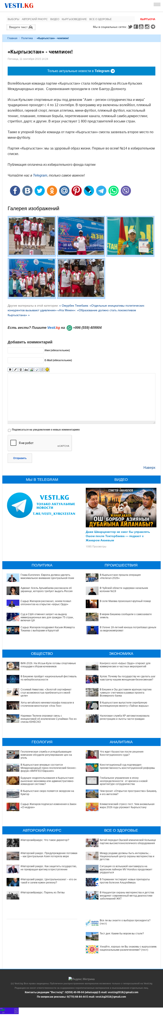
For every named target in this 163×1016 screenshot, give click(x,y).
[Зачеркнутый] (26, 369)
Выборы (13, 19)
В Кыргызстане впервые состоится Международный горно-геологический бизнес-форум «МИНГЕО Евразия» (48, 767)
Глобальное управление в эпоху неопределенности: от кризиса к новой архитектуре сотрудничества (124, 781)
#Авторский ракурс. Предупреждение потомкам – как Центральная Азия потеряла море (49, 855)
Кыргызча (147, 19)
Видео (54, 19)
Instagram (148, 26)
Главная (12, 38)
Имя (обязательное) (57, 350)
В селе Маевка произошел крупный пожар (125, 601)
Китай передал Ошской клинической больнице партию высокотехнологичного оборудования (128, 842)
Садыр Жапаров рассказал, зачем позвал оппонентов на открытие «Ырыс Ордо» (46, 603)
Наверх (149, 467)
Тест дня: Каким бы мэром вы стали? (122, 933)
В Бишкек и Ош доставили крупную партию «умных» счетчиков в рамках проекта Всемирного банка (126, 692)
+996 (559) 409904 (87, 327)
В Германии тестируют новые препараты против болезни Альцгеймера (125, 881)
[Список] (41, 369)
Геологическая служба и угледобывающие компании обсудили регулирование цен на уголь (46, 754)
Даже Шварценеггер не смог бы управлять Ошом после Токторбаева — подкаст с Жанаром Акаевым (118, 535)
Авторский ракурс (35, 19)
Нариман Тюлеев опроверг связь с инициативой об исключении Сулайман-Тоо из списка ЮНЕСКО (49, 718)
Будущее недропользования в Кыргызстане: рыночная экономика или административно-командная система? (47, 781)
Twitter (130, 26)
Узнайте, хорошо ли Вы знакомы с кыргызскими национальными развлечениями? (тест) (128, 948)
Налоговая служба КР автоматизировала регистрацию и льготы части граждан (124, 717)
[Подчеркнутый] (20, 369)
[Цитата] (36, 369)
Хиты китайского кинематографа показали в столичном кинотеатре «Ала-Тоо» (47, 704)
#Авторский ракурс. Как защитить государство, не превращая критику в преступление (49, 868)
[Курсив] (15, 369)
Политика (27, 38)
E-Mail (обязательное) (58, 360)
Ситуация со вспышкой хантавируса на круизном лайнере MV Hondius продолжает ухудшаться (126, 869)
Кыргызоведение (74, 19)
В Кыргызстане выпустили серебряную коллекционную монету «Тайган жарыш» (124, 704)
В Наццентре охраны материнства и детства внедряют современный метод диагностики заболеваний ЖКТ (127, 895)
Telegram (154, 26)
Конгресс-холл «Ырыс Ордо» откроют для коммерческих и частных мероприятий (125, 665)
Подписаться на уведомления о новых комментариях (46, 429)
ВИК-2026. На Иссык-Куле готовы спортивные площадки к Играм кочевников (48, 665)
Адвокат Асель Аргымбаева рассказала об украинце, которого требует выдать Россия (47, 589)
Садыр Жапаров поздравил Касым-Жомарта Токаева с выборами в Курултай (48, 629)
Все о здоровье (100, 19)
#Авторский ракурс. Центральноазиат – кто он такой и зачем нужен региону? (49, 881)
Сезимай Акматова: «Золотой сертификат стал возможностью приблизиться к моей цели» (46, 692)
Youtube (142, 26)
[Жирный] (10, 369)
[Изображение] (31, 369)
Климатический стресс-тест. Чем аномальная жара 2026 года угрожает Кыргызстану (127, 806)
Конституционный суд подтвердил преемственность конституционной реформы (127, 766)
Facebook (136, 26)
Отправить (20, 458)
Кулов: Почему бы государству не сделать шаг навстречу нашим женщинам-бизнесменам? (127, 678)
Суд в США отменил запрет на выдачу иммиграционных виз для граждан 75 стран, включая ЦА (47, 617)
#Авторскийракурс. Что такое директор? (45, 840)
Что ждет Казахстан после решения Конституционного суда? (121, 753)
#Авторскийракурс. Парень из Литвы (43, 892)
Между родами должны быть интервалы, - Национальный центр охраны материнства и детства (127, 856)
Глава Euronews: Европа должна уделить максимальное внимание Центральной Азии (47, 576)
